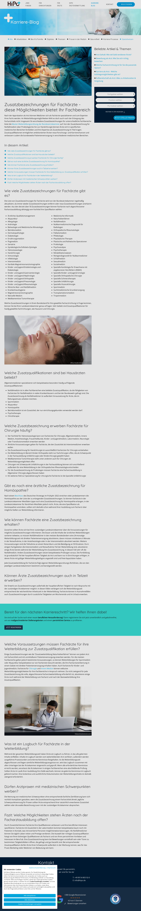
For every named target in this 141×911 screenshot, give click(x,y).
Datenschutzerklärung (37, 868)
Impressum (51, 868)
